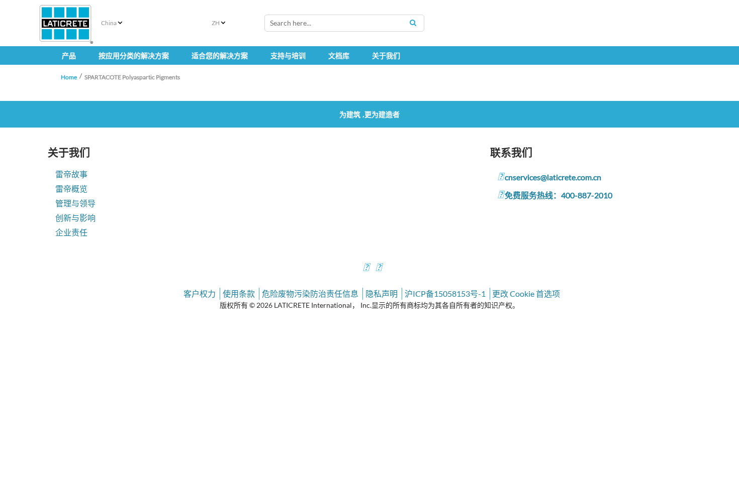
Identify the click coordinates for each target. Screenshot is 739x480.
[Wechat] (379, 268)
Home (69, 77)
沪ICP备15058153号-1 (445, 293)
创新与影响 (75, 217)
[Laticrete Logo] (65, 23)
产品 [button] (69, 55)
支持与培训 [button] (288, 55)
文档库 (338, 55)
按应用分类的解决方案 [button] (134, 55)
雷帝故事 (71, 174)
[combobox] (344, 23)
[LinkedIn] (366, 268)
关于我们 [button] (386, 55)
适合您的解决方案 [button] (220, 55)
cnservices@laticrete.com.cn (553, 177)
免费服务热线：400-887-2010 (558, 195)
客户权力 (199, 293)
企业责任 (71, 232)
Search (412, 22)
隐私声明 (381, 293)
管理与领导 (75, 203)
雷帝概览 (71, 188)
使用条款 (239, 293)
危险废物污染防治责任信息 (310, 293)
